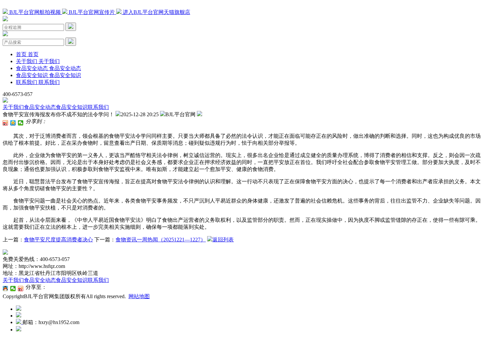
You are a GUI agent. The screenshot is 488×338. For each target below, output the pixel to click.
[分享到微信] (21, 123)
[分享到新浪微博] (5, 123)
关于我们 (13, 107)
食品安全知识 (72, 107)
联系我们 (98, 107)
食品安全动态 (40, 107)
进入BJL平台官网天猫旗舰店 (156, 12)
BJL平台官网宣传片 (91, 12)
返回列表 (223, 239)
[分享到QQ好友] (5, 288)
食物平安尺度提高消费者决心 (58, 239)
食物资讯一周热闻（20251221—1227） (161, 239)
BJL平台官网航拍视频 (35, 12)
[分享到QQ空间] (13, 123)
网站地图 (139, 296)
